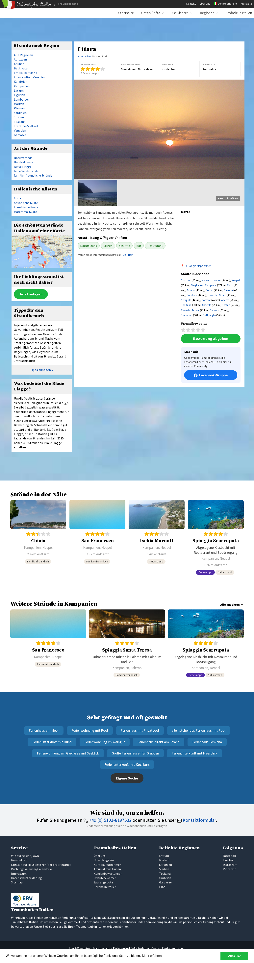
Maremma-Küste (25, 212)
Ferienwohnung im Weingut (104, 742)
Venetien (20, 130)
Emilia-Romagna (25, 73)
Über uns (205, 3)
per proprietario (227, 3)
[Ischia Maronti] (157, 539)
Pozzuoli (186, 280)
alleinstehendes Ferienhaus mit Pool (198, 730)
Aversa (191, 290)
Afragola (186, 300)
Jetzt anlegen (30, 294)
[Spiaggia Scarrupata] (216, 539)
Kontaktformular (199, 820)
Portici (209, 290)
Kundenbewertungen (108, 874)
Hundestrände (23, 162)
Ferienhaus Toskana (207, 742)
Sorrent (206, 300)
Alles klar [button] (234, 955)
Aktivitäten (180, 13)
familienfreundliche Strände (33, 175)
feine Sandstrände (26, 171)
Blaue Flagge (23, 167)
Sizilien (19, 117)
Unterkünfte (150, 13)
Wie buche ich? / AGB (25, 856)
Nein (130, 255)
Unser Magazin (104, 860)
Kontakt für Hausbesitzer (28, 865)
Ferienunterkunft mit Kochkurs (127, 764)
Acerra (225, 300)
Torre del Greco (217, 295)
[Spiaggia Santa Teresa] (127, 645)
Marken (19, 104)
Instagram (230, 865)
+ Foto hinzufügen (228, 198)
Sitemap (17, 882)
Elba (162, 887)
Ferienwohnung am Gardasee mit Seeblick (68, 753)
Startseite (126, 13)
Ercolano (192, 295)
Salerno (214, 310)
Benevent (186, 315)
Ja (124, 255)
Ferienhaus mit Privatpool (140, 730)
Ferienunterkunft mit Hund (52, 742)
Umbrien (165, 878)
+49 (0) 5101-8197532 (110, 820)
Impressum (19, 874)
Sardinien (20, 113)
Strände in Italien (239, 13)
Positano (186, 305)
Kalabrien (20, 82)
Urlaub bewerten (105, 878)
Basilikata (21, 68)
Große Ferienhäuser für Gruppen (135, 753)
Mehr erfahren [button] (152, 955)
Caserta (206, 305)
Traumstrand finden (107, 869)
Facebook (229, 856)
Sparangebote (103, 882)
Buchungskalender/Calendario (31, 869)
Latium (19, 90)
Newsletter (19, 860)
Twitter (228, 860)
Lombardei (21, 99)
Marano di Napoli (211, 280)
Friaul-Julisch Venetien (29, 77)
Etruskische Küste (26, 207)
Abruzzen (20, 59)
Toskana (19, 122)
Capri (230, 285)
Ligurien (19, 95)
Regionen (207, 13)
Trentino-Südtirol (26, 126)
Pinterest (229, 869)
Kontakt (191, 3)
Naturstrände (23, 158)
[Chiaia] (38, 539)
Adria (17, 198)
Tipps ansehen (40, 370)
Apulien (19, 64)
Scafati (226, 305)
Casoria (228, 290)
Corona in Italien (105, 887)
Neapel (236, 280)
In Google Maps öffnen (198, 266)
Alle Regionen (23, 55)
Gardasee (20, 135)
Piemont (20, 108)
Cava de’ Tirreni (190, 310)
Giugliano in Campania (203, 285)
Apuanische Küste (26, 203)
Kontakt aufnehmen (107, 865)
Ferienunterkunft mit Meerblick (194, 753)
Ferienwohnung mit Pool (89, 730)
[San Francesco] (97, 539)
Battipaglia (209, 315)
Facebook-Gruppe (213, 375)
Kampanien (84, 56)
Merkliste (246, 3)
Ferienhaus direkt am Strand (159, 742)
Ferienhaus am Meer (44, 730)
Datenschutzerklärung (26, 878)
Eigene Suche (127, 778)
